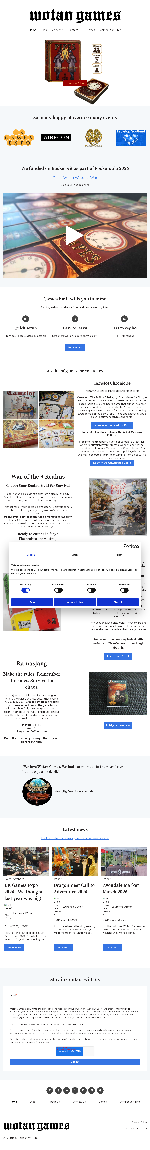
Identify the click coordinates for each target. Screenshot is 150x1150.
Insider (58, 879)
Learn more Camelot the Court (112, 463)
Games (91, 30)
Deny (32, 602)
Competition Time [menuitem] (130, 1101)
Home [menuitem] (13, 1101)
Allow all (118, 602)
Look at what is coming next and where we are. (75, 838)
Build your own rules (118, 725)
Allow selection (75, 602)
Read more (14, 947)
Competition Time (110, 30)
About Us (57, 30)
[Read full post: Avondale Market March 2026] (124, 861)
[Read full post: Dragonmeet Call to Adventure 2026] (75, 861)
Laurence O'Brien (23, 913)
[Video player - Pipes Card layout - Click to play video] (75, 235)
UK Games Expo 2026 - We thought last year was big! (23, 892)
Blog (44, 30)
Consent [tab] (31, 555)
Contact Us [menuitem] (79, 1101)
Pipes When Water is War (75, 177)
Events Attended (14, 879)
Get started (75, 347)
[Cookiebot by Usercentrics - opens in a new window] (126, 546)
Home (32, 30)
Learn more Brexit (118, 656)
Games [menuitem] (103, 1101)
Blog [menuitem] (33, 1101)
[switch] (58, 590)
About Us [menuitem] (54, 1101)
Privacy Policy (139, 1122)
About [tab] (119, 555)
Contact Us (75, 30)
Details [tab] (75, 555)
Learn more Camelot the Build (112, 425)
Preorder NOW (75, 83)
